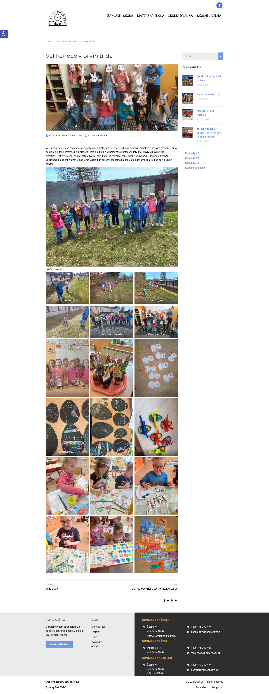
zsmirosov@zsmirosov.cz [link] (205, 631)
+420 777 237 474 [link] (201, 664)
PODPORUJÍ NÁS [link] (55, 619)
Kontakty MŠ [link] (192, 158)
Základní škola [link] (120, 16)
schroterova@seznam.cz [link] (204, 669)
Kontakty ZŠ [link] (192, 153)
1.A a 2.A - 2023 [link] (74, 135)
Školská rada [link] (98, 626)
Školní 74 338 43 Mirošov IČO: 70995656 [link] (155, 668)
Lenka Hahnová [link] (99, 135)
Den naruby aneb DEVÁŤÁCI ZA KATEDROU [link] (155, 589)
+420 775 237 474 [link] (201, 626)
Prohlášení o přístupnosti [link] (209, 687)
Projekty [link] (96, 631)
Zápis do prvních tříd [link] (209, 94)
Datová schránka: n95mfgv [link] (161, 635)
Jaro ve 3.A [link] (52, 589)
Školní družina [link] (180, 16)
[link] (4, 34)
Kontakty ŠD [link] (192, 162)
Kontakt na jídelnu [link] (195, 167)
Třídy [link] (94, 637)
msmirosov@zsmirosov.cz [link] (205, 652)
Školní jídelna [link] (209, 16)
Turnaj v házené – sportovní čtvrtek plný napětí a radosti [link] (209, 132)
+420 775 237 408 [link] (201, 647)
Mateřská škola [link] (150, 16)
